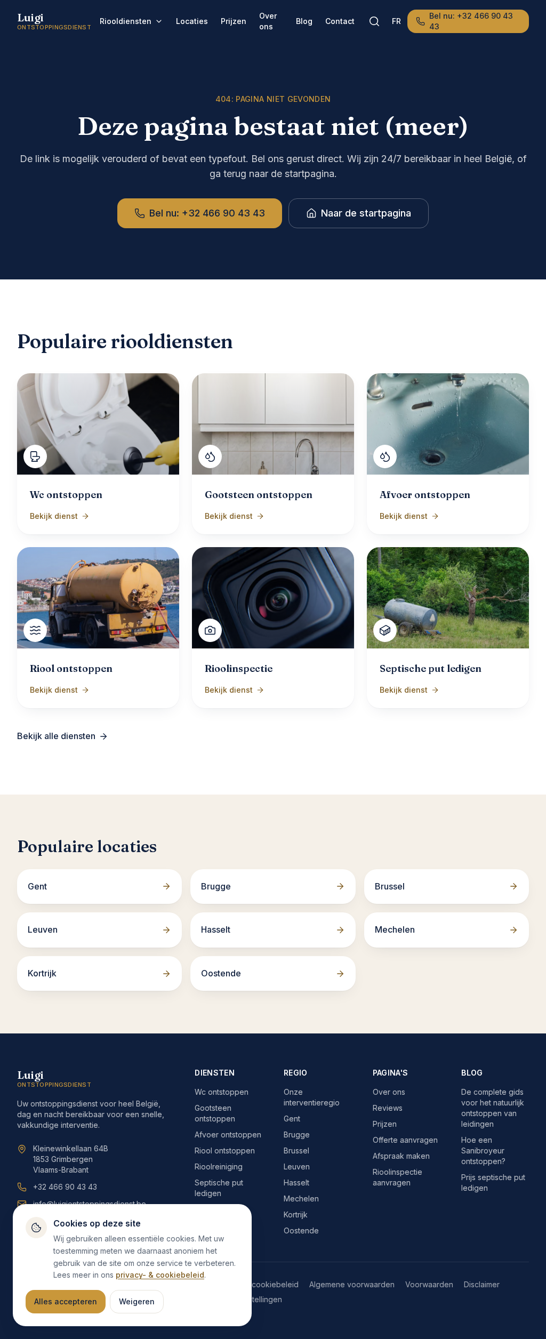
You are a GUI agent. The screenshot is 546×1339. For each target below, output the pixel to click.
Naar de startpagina (366, 213)
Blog (304, 21)
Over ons (268, 21)
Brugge (297, 1134)
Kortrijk (296, 1214)
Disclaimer (482, 1284)
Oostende (301, 1230)
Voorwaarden (429, 1284)
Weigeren (137, 1301)
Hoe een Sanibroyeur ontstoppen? (483, 1150)
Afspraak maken (401, 1155)
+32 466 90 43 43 (65, 1186)
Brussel (296, 1150)
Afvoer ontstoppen (228, 1134)
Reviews (388, 1107)
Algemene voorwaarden (352, 1284)
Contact (340, 21)
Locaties (192, 21)
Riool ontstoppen (225, 1150)
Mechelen (301, 1198)
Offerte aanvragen (405, 1139)
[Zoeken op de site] (374, 21)
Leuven (297, 1166)
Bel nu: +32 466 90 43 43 (471, 21)
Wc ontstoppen (221, 1091)
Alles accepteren (65, 1301)
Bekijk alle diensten (56, 736)
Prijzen (233, 21)
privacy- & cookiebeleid (160, 1274)
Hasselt (296, 1182)
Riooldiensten (125, 21)
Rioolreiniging (219, 1166)
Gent (292, 1118)
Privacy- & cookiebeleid (256, 1284)
